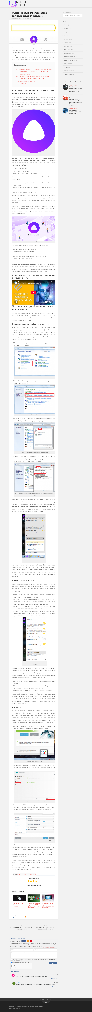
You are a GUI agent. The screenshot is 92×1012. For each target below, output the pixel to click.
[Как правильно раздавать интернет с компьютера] (65, 111)
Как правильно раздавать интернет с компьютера (75, 112)
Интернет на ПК (68, 49)
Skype (65, 25)
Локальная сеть (68, 53)
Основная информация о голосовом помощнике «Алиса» (34, 69)
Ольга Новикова (21, 874)
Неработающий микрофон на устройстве (31, 78)
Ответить (55, 978)
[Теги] (80, 81)
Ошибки (66, 67)
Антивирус (22, 83)
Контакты (50, 999)
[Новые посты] (70, 81)
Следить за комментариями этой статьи (20, 962)
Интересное (67, 46)
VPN (65, 32)
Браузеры (66, 42)
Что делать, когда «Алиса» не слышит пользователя (32, 76)
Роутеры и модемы (69, 74)
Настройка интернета (69, 60)
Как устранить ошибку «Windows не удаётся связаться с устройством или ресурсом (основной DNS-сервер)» (75, 100)
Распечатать (32, 874)
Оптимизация (67, 63)
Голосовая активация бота (26, 81)
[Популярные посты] (65, 81)
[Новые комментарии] (75, 81)
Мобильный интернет (69, 56)
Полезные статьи (16, 18)
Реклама (41, 999)
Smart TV (66, 28)
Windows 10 (67, 39)
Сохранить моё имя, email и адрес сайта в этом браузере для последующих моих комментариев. (32, 960)
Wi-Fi (65, 35)
